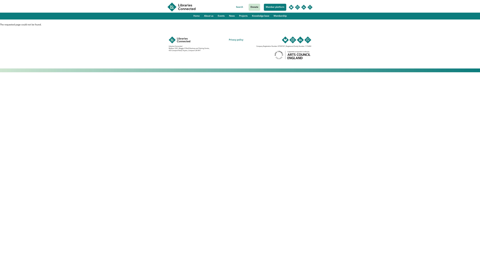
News (232, 16)
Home (196, 16)
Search (239, 7)
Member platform (275, 7)
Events (221, 16)
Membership (280, 16)
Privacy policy (236, 40)
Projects (243, 16)
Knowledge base (260, 16)
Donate (254, 7)
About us (208, 16)
